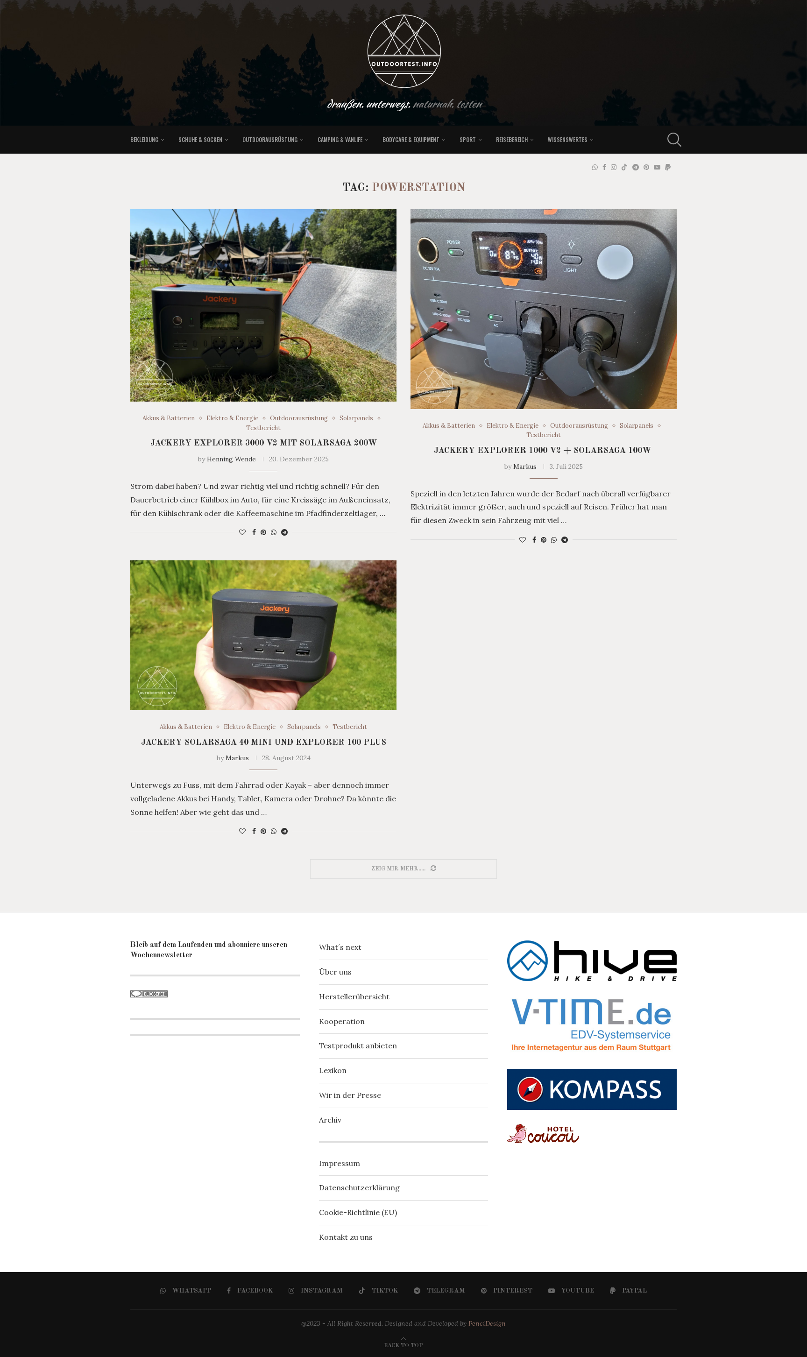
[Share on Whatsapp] (273, 532)
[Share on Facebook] (254, 532)
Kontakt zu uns (346, 1237)
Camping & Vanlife (340, 139)
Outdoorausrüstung (269, 139)
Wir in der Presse (350, 1095)
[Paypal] (668, 167)
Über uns (335, 971)
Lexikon (333, 1070)
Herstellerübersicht (354, 996)
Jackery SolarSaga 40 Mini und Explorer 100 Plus (263, 742)
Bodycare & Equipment (410, 139)
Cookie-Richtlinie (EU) (358, 1212)
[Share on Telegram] (284, 532)
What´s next (340, 947)
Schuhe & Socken (200, 139)
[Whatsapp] (595, 167)
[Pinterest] (646, 167)
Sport (468, 139)
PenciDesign (487, 1323)
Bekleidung (144, 139)
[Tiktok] (624, 167)
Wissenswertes (568, 139)
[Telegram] (635, 167)
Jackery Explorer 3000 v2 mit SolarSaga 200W (263, 443)
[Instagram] (613, 167)
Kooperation (342, 1021)
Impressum (339, 1163)
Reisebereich (512, 139)
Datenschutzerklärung (359, 1187)
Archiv (330, 1119)
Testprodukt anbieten (358, 1045)
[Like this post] (242, 532)
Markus (525, 466)
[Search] (672, 139)
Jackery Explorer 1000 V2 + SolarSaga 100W (543, 450)
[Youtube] (657, 167)
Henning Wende (231, 459)
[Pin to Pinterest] (263, 532)
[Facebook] (604, 167)
